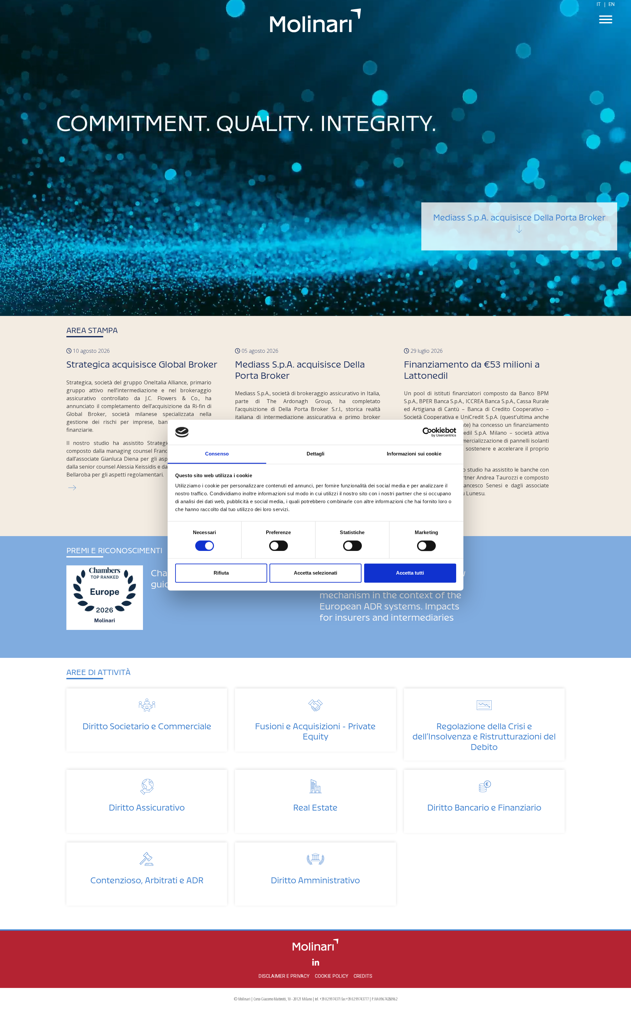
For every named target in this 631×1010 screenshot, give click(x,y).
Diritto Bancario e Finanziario (484, 805)
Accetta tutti (410, 573)
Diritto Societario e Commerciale (146, 724)
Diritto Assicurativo (147, 805)
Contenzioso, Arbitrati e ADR (146, 878)
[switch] (278, 545)
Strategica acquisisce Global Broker (141, 362)
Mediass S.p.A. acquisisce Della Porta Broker (519, 215)
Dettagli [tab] (316, 454)
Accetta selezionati (315, 573)
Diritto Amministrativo (315, 878)
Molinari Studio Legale (315, 20)
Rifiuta (221, 573)
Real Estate (315, 805)
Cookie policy (331, 976)
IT (598, 4)
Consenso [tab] (217, 454)
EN (612, 4)
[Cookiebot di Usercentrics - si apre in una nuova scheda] (427, 432)
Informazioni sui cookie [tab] (414, 454)
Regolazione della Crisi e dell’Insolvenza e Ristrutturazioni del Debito (484, 734)
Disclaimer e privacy (284, 976)
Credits (363, 976)
